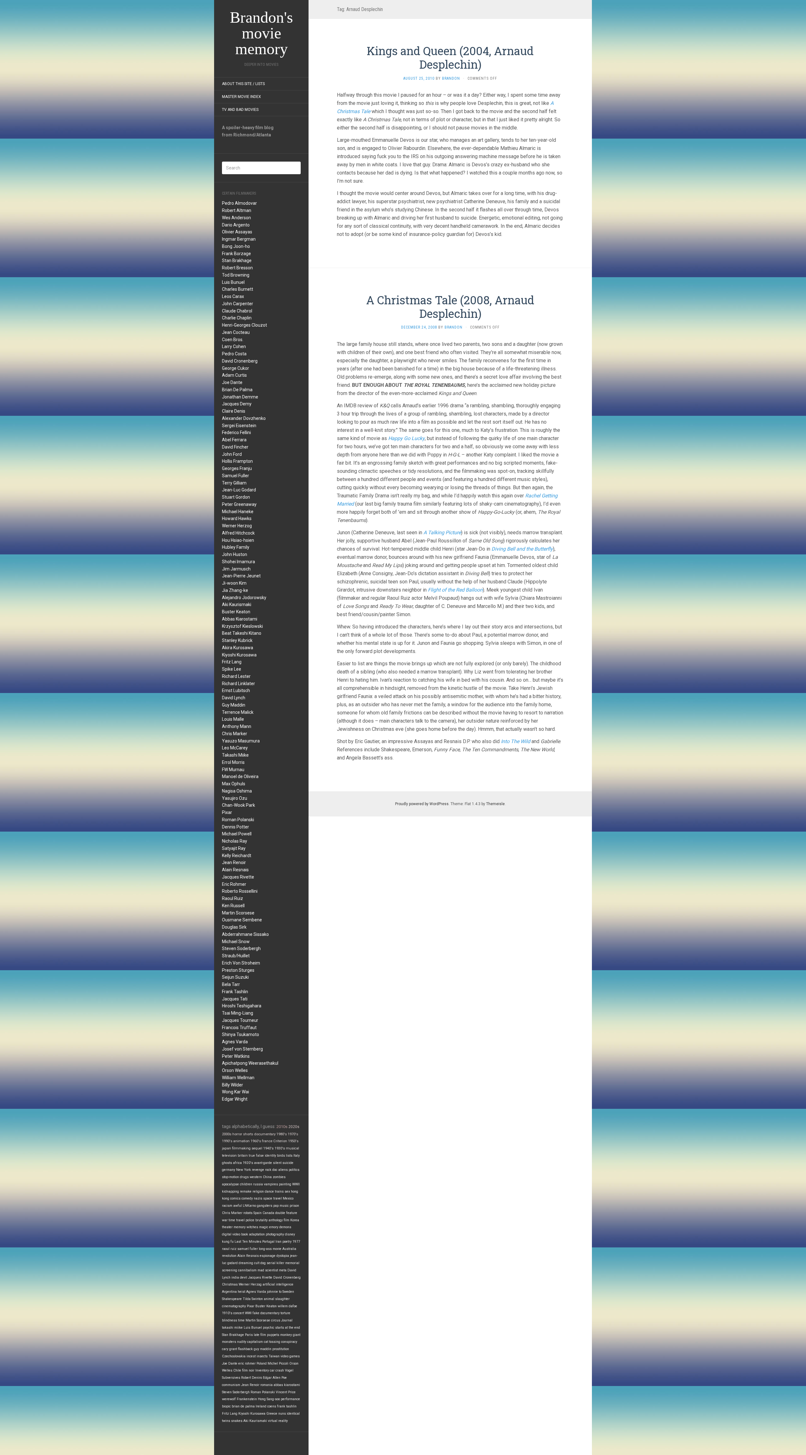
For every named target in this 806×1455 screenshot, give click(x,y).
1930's (280, 1148)
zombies (279, 1177)
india (235, 1277)
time (241, 1320)
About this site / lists (243, 84)
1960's (256, 1141)
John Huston (234, 554)
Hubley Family (235, 547)
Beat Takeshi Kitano (241, 633)
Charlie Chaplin (237, 317)
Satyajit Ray (234, 848)
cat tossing (272, 1342)
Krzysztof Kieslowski (242, 626)
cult (256, 1263)
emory (273, 1227)
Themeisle (495, 804)
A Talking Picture (442, 533)
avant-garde (263, 1163)
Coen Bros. (232, 339)
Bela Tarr (231, 984)
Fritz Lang (231, 661)
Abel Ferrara (234, 439)
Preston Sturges (238, 970)
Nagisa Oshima (237, 790)
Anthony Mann (236, 726)
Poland (262, 1363)
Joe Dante (232, 382)
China (267, 1177)
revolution (229, 1256)
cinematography (234, 1306)
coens (271, 1406)
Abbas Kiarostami (239, 619)
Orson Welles (235, 1070)
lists (289, 1156)
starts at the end (287, 1328)
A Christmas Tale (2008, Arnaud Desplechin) (450, 306)
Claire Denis (233, 411)
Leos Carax (233, 296)
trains (279, 1191)
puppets (273, 1335)
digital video (231, 1234)
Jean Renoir (234, 862)
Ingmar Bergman (239, 239)
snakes (236, 1421)
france (267, 1141)
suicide (287, 1163)
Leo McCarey (235, 747)
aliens (283, 1170)
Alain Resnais (235, 869)
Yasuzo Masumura (241, 740)
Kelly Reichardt (236, 855)
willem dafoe (287, 1306)
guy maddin (262, 1349)
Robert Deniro (251, 1378)
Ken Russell (233, 905)
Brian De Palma (237, 389)
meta (283, 1270)
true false (256, 1156)
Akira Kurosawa (237, 647)
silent (277, 1163)
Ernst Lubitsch (236, 690)
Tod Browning (235, 275)
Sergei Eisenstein (239, 425)
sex (287, 1191)
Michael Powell (237, 833)
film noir (248, 1370)
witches (252, 1227)
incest (251, 1356)
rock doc (271, 1170)
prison (294, 1206)
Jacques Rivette (238, 876)
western (256, 1177)
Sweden (288, 1292)
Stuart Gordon (236, 497)
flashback (245, 1349)
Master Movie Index (241, 97)
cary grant (229, 1349)
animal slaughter (277, 1299)
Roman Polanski (238, 819)
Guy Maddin (233, 704)
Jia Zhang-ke (235, 590)
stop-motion (230, 1177)
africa (237, 1163)
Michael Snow (236, 941)
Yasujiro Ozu (234, 798)
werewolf (229, 1399)
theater (227, 1227)
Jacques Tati (234, 998)
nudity (241, 1342)
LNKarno (249, 1206)
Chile (237, 1370)
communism (231, 1385)
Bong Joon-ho (236, 246)
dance (269, 1191)
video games (290, 1356)
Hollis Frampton (237, 461)
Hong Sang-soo (269, 1399)
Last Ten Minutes (248, 1242)
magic (263, 1227)
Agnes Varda (235, 1041)
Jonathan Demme (240, 396)
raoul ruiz (229, 1249)
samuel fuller (247, 1249)
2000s (226, 1134)
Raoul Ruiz (232, 898)
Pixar (227, 812)
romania (266, 1385)
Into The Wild (515, 741)
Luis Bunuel (233, 282)
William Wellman (238, 1077)
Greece (271, 1414)
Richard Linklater (238, 683)
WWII (296, 1184)
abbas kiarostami (287, 1385)
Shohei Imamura (238, 561)
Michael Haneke (237, 511)
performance (290, 1399)
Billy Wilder (232, 1084)
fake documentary (266, 1313)
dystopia (282, 1256)
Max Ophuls (233, 783)
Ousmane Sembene (242, 919)
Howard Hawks (237, 518)
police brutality (257, 1220)
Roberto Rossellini (240, 891)
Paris (249, 1335)
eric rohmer (247, 1363)
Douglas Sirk (234, 927)
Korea (294, 1220)
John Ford (232, 454)
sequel (257, 1148)
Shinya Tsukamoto (240, 1034)
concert (238, 1313)
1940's (268, 1148)
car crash (277, 1370)
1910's (227, 1313)
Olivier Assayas (237, 231)
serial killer (275, 1263)
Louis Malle (233, 719)
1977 (296, 1242)
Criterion (280, 1141)
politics (294, 1170)
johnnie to (274, 1292)
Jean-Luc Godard (239, 489)
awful (237, 1206)
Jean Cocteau (236, 332)
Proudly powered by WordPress (422, 804)
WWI (248, 1313)
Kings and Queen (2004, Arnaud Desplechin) (450, 57)
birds (281, 1156)
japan (226, 1148)
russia (258, 1184)
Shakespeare (232, 1299)
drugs (244, 1177)
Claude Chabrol (237, 310)
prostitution (280, 1349)
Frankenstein (247, 1399)
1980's (281, 1134)
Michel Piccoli (278, 1363)
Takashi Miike (235, 755)
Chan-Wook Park (238, 805)
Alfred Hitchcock (238, 533)
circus (275, 1320)
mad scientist (268, 1270)
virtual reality (278, 1421)
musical (292, 1148)
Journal (286, 1320)
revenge (258, 1170)
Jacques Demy (237, 403)
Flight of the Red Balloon (455, 590)
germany (228, 1170)
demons (285, 1227)
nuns (282, 1414)
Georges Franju (237, 468)
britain (243, 1156)
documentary (264, 1134)
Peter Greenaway (239, 504)
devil (243, 1277)
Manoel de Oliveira (240, 776)
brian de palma (243, 1406)
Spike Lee (231, 669)
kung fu (228, 1242)
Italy (296, 1156)
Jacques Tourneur (240, 1020)
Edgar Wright (234, 1099)
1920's (248, 1163)
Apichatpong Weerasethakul (250, 1063)
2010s (281, 1126)
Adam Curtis (234, 375)
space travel (272, 1198)
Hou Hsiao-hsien (238, 540)
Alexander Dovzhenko (244, 418)
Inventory (262, 1370)
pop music (281, 1206)
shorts (248, 1134)
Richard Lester (236, 676)
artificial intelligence (278, 1284)
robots (248, 1213)
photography (275, 1234)
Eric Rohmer (234, 884)
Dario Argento (236, 224)
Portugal (268, 1242)
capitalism (255, 1342)
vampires (271, 1184)
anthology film (279, 1220)
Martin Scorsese (238, 912)
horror (237, 1134)
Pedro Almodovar (239, 203)
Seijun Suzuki (235, 977)
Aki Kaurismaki (236, 604)
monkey (286, 1335)
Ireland (261, 1406)
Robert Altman (236, 210)
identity (270, 1156)
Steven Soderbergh (241, 948)
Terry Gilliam (234, 482)
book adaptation (253, 1234)
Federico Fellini (236, 432)
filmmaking (241, 1148)
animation (241, 1141)
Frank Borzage (236, 253)
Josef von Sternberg (242, 1048)
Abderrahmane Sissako (245, 934)
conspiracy (289, 1342)
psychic (268, 1328)
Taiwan (274, 1356)
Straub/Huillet (236, 955)
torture (285, 1313)
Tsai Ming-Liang (237, 1013)
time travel (237, 1220)
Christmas (230, 1284)
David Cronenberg (240, 361)
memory (240, 1227)
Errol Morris (233, 762)
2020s (293, 1127)
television (229, 1156)
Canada (268, 1213)
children (246, 1184)
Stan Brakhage (237, 260)
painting (285, 1184)
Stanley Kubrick (237, 640)
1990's (227, 1141)
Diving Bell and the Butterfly (522, 549)
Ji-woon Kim (234, 583)
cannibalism (247, 1270)
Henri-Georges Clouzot (244, 325)
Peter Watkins (236, 1056)
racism (227, 1206)
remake (246, 1191)
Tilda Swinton (253, 1299)
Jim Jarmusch (236, 568)
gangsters (264, 1206)
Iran (278, 1242)
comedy (247, 1198)
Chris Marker (234, 733)
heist (241, 1292)
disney (290, 1234)
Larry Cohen (234, 346)
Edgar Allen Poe (275, 1378)
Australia (289, 1249)
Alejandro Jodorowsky (244, 597)
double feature (286, 1213)
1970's (293, 1134)
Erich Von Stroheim (241, 962)
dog (263, 1263)
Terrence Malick (237, 712)
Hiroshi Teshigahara (241, 1005)
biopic (226, 1406)
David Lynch (233, 697)
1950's (293, 1141)
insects (262, 1356)
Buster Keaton (236, 611)
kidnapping (230, 1191)
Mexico (288, 1198)
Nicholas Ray (234, 841)
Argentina (229, 1292)
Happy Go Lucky (406, 438)
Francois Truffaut (239, 1027)
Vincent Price (286, 1392)
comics (235, 1198)
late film (260, 1335)
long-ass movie (270, 1249)
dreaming (246, 1263)
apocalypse (230, 1184)
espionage (267, 1256)
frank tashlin (287, 1406)
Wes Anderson (236, 217)
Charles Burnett (237, 289)
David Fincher (235, 447)
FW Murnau (233, 769)
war (225, 1220)
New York (243, 1170)
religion (258, 1191)
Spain (257, 1213)
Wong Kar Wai (235, 1091)
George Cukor (235, 368)
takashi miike (232, 1328)
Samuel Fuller (235, 475)
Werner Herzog (237, 525)
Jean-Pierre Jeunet (241, 575)
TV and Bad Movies (240, 109)
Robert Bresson (237, 267)
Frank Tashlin (235, 991)
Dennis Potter (235, 826)
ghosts (227, 1163)
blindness (229, 1320)
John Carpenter (237, 303)
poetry (287, 1242)
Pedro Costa (234, 353)
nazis (258, 1198)
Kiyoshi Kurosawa (239, 654)
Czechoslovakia (234, 1356)
